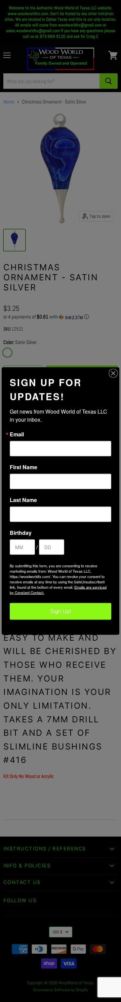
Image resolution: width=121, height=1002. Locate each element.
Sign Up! (60, 611)
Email (17, 434)
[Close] (113, 373)
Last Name (23, 500)
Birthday (21, 532)
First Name (23, 467)
